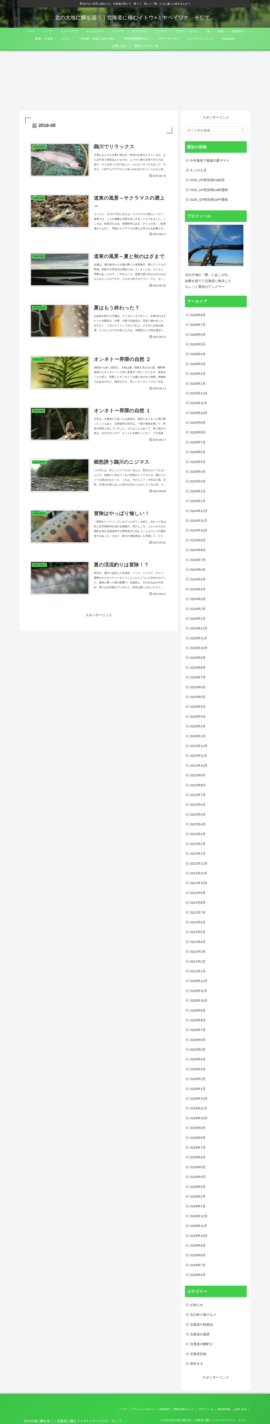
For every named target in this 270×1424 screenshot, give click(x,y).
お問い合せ (240, 1409)
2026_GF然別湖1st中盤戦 (209, 199)
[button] (243, 130)
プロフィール (205, 1409)
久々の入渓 (198, 170)
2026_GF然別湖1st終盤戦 (209, 190)
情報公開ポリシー (184, 1409)
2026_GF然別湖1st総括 (207, 180)
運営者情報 (223, 1409)
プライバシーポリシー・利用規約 (150, 1409)
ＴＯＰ (123, 1409)
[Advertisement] (135, 80)
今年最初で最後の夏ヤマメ (210, 160)
